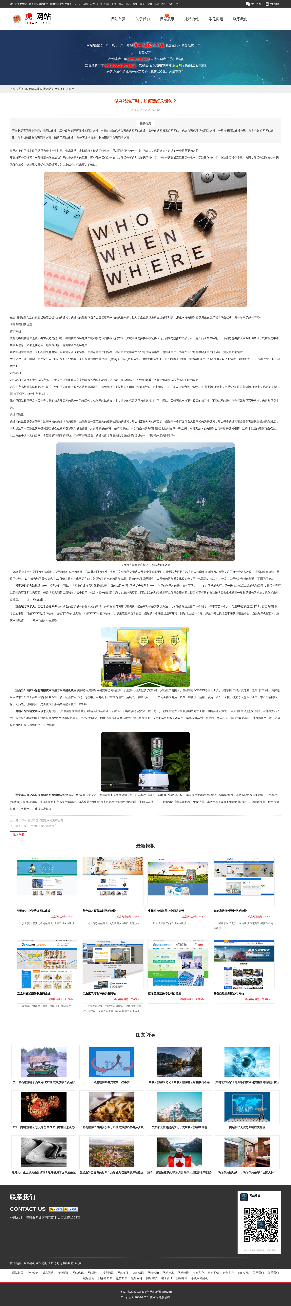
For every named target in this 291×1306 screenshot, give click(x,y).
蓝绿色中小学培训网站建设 (33, 910)
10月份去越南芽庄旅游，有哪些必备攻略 (145, 564)
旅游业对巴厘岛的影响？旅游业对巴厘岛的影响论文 (112, 1172)
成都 (128, 4)
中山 (178, 4)
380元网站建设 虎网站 (37, 88)
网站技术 (168, 1272)
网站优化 (41, 1263)
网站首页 (118, 19)
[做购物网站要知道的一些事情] (111, 1062)
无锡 (156, 4)
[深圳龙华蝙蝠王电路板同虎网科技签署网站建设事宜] (247, 1062)
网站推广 (60, 88)
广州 (99, 4)
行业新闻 (62, 1272)
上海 (113, 4)
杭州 (135, 4)
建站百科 (136, 1278)
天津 (149, 4)
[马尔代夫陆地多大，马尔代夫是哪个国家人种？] (247, 1152)
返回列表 (18, 834)
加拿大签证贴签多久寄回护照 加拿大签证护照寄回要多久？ (179, 1173)
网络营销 (153, 1272)
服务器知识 (105, 1278)
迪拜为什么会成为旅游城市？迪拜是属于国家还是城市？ (44, 1173)
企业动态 (32, 1272)
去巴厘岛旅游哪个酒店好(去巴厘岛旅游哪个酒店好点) (44, 1083)
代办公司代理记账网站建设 (198, 130)
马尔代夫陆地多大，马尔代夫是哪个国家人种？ (247, 1172)
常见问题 (216, 19)
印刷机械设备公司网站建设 (34, 137)
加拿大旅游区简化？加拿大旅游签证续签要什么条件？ (179, 1083)
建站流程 (191, 19)
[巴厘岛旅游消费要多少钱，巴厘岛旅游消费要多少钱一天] (111, 1107)
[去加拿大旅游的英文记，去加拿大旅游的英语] (179, 1107)
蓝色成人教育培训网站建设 (99, 910)
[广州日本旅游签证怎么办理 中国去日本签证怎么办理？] (44, 1107)
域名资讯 (166, 1278)
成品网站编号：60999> (192, 999)
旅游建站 (181, 1278)
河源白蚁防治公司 (71, 1263)
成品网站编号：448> (193, 916)
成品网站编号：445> (259, 916)
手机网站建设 (199, 1278)
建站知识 (138, 1272)
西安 (163, 4)
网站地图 (155, 1291)
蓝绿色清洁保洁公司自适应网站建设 (123, 130)
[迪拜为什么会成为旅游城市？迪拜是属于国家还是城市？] (44, 1152)
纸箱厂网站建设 (63, 137)
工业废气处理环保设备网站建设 (78, 130)
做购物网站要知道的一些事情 (112, 1082)
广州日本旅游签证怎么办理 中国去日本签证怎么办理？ (44, 1128)
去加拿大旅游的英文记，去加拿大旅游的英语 (179, 1127)
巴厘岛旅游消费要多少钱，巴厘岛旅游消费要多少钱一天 (112, 1128)
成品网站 (47, 1272)
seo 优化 (243, 1272)
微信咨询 (256, 4)
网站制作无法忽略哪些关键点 (247, 1127)
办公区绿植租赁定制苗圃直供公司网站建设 (102, 137)
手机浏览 (274, 4)
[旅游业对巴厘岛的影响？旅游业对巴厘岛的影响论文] (111, 1152)
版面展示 (178, 65)
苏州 (170, 4)
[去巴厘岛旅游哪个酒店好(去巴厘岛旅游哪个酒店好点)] (44, 1062)
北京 (106, 4)
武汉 (121, 4)
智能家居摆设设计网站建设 (230, 910)
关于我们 (143, 19)
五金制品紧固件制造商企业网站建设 (34, 130)
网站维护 (151, 1278)
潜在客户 (198, 1272)
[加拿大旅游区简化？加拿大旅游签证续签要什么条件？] (179, 1062)
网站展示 (167, 19)
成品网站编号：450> (128, 916)
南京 (142, 4)
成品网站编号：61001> (60, 999)
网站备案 (123, 1272)
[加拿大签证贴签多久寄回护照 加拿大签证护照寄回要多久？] (179, 1152)
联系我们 (240, 19)
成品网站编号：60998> (257, 999)
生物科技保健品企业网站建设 (166, 910)
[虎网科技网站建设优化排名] (37, 19)
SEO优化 (53, 1263)
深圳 (85, 4)
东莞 (92, 4)
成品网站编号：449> (62, 916)
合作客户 (228, 1272)
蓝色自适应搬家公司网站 (163, 130)
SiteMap (167, 1291)
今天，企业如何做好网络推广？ (40, 825)
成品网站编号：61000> (126, 999)
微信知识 (121, 1278)
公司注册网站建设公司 (232, 130)
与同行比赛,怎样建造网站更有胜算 (42, 820)
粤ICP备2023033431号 (134, 1291)
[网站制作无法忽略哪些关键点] (247, 1107)
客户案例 (213, 1272)
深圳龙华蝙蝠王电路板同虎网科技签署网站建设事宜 (247, 1082)
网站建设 (29, 1263)
